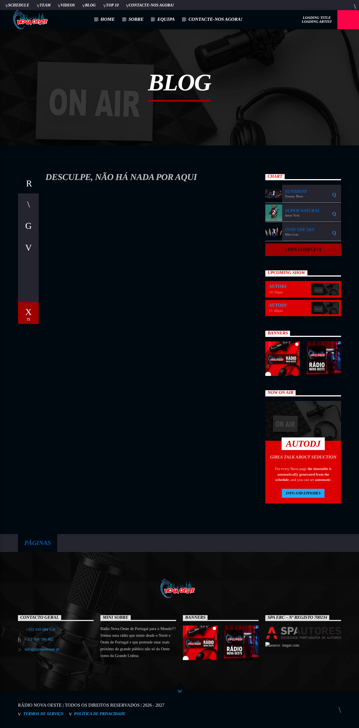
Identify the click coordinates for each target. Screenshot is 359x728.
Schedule (18, 5)
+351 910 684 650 (40, 629)
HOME (107, 19)
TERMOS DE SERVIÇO (43, 713)
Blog (90, 5)
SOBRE (136, 19)
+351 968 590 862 (39, 639)
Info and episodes (303, 493)
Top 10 (112, 5)
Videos (68, 5)
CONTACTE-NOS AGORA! (151, 5)
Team (45, 5)
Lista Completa (303, 249)
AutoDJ (278, 286)
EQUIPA (166, 19)
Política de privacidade (99, 713)
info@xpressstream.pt (42, 649)
